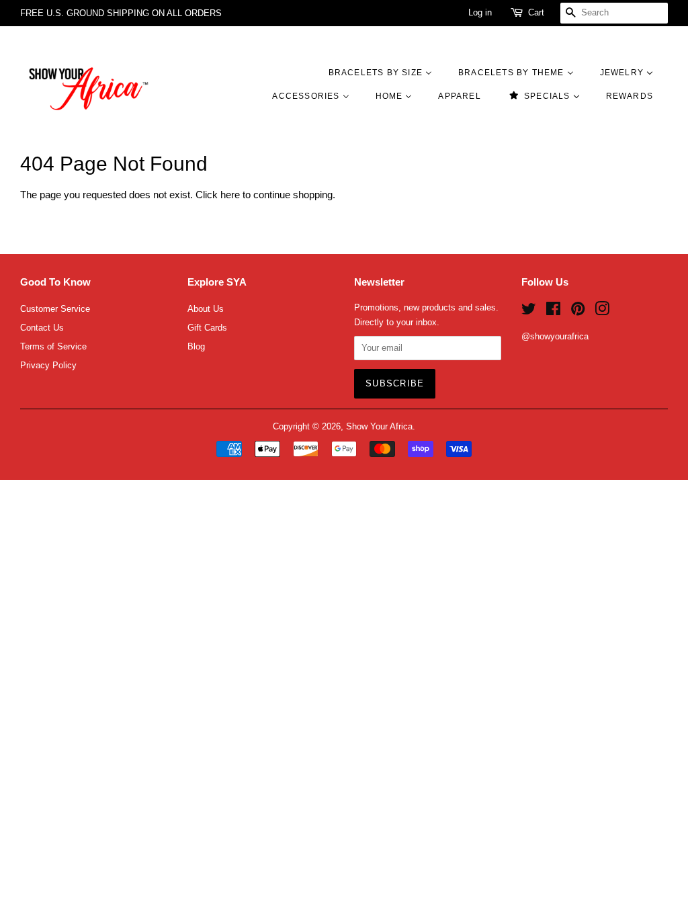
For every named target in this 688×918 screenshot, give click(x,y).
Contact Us (42, 328)
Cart (536, 12)
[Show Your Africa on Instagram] (602, 311)
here (230, 194)
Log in (480, 12)
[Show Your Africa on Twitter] (528, 311)
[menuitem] (387, 72)
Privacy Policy (48, 365)
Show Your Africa (379, 426)
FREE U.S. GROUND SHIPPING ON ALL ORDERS (121, 13)
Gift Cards (207, 328)
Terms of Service (53, 346)
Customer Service (55, 309)
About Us (205, 309)
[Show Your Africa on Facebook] (553, 311)
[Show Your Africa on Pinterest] (577, 311)
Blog (196, 346)
